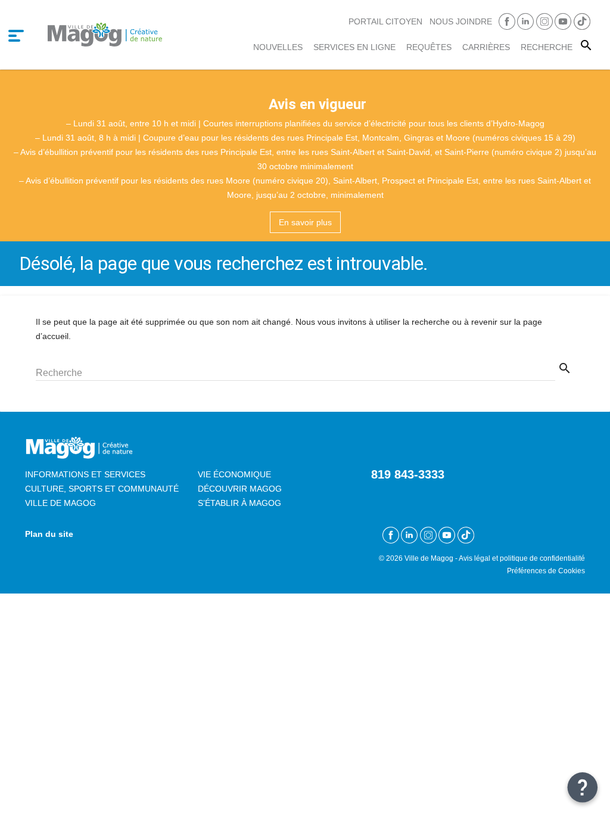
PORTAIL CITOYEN (385, 21)
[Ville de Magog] (105, 34)
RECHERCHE (546, 47)
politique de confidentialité (542, 558)
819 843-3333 (407, 474)
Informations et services (85, 474)
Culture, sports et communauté (102, 488)
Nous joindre (461, 21)
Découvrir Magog (240, 488)
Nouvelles (278, 47)
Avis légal (474, 558)
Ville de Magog (60, 503)
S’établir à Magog (239, 503)
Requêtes (429, 47)
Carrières (486, 47)
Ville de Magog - (431, 558)
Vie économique (234, 474)
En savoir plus (305, 222)
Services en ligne (354, 47)
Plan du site (49, 534)
